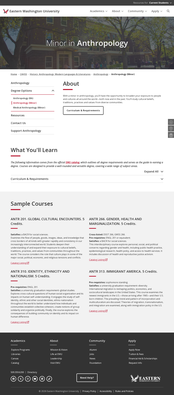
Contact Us (18, 123)
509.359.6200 (17, 372)
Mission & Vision (58, 349)
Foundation (95, 362)
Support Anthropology (26, 131)
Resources (17, 115)
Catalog (15, 362)
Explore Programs (20, 349)
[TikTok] (49, 379)
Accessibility (106, 391)
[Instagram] (28, 379)
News (92, 358)
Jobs (92, 354)
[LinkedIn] (42, 379)
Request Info (135, 362)
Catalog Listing (19, 263)
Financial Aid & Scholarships (143, 358)
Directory (32, 372)
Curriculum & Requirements (83, 110)
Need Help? (87, 377)
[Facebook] (13, 379)
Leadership (56, 358)
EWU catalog (72, 162)
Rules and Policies (124, 391)
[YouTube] (35, 379)
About (116, 11)
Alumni (93, 349)
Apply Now (134, 349)
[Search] (168, 11)
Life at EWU (56, 354)
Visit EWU (55, 362)
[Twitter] (20, 379)
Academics (97, 11)
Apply (155, 11)
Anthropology (20, 83)
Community (136, 11)
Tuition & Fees (136, 354)
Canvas (15, 358)
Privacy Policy (89, 391)
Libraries (15, 354)
